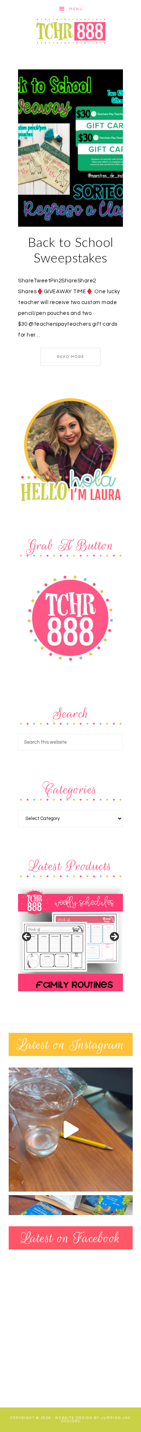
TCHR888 (70, 31)
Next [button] (113, 937)
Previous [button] (27, 937)
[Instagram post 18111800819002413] (71, 1130)
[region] (70, 938)
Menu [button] (76, 9)
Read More (70, 357)
